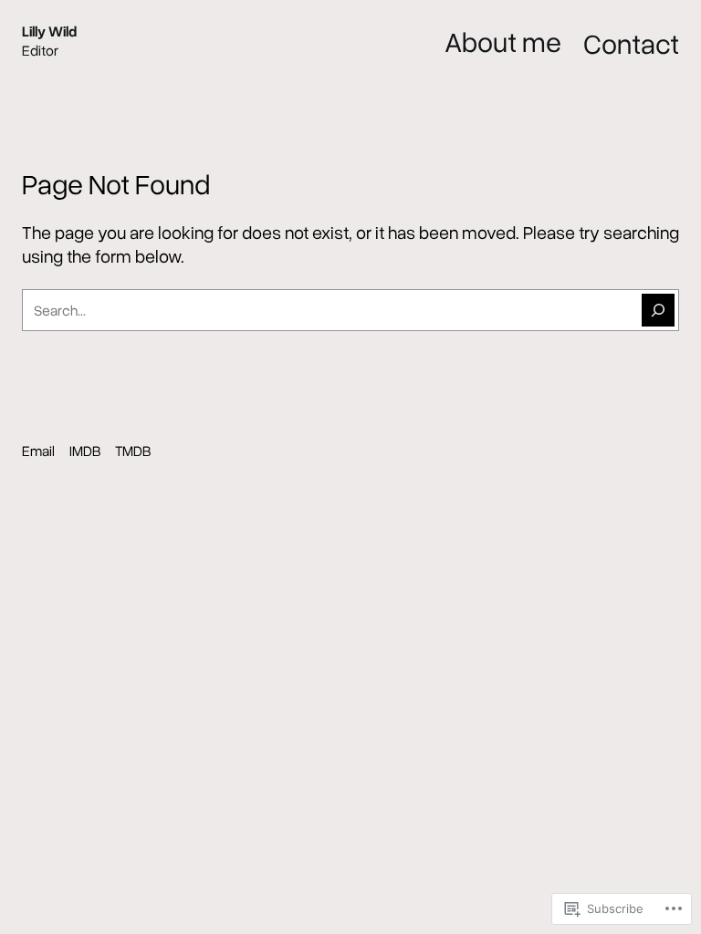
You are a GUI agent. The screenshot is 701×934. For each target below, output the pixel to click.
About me (503, 41)
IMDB (84, 450)
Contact (631, 43)
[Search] (658, 310)
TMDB (133, 450)
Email (38, 450)
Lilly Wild (49, 31)
